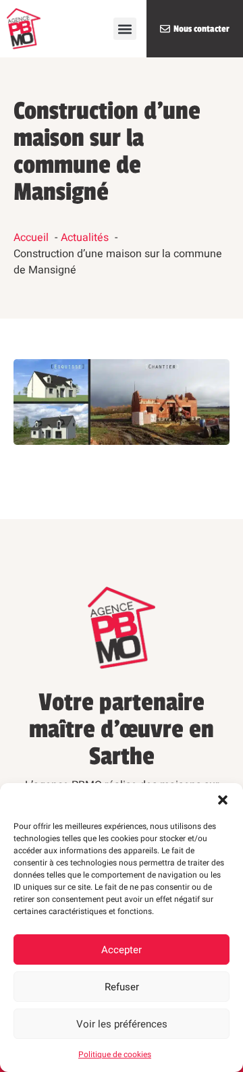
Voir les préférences (121, 1024)
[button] (223, 800)
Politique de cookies (114, 1054)
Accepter (121, 949)
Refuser (122, 987)
